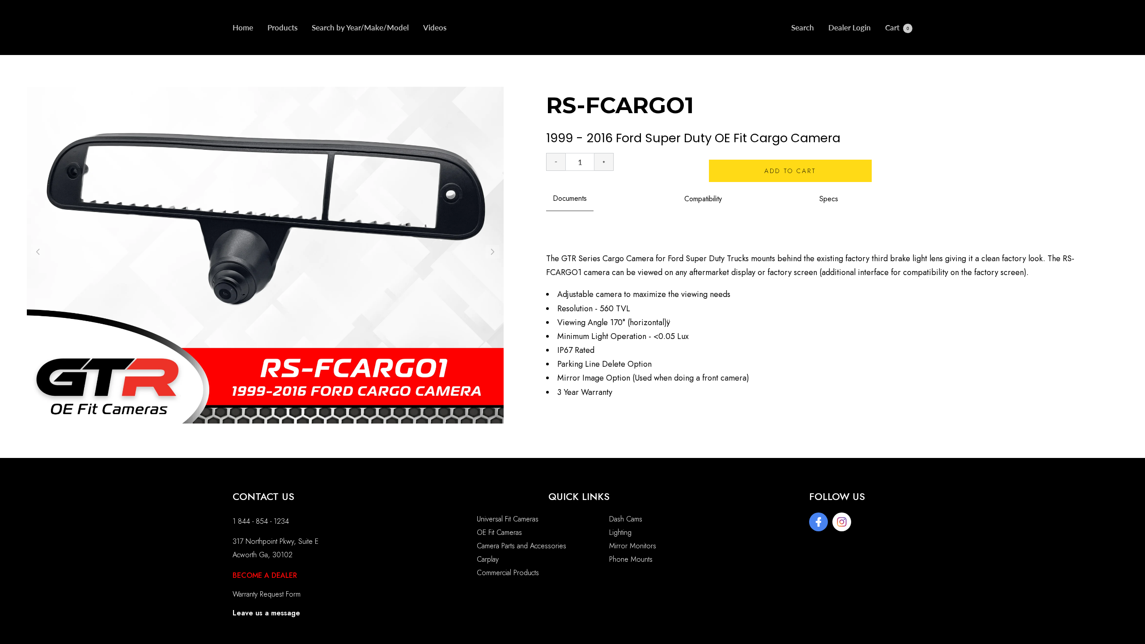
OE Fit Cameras (499, 532)
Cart (897, 27)
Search (802, 27)
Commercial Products (508, 573)
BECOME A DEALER (265, 575)
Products (282, 27)
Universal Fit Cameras (508, 519)
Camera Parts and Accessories (521, 546)
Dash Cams (625, 519)
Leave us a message (266, 613)
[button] (492, 251)
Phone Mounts (631, 559)
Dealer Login (849, 27)
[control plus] (604, 162)
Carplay (488, 559)
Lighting (620, 532)
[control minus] (555, 162)
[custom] (818, 522)
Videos (434, 27)
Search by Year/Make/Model (360, 27)
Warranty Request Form (267, 594)
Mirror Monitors (632, 546)
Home (243, 27)
